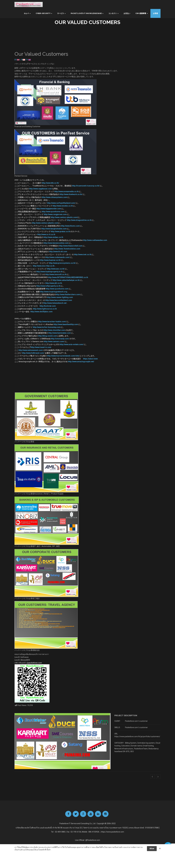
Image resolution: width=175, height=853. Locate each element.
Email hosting (148, 746)
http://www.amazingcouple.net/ (81, 362)
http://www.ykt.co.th (53, 283)
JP (21, 60)
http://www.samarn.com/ (54, 341)
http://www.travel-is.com (41, 347)
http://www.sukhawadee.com (95, 240)
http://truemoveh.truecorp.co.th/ (86, 186)
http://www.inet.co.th (83, 254)
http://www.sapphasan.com (40, 189)
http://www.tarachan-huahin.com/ (52, 322)
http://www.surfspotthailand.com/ (61, 203)
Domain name (136, 746)
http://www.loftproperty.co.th (48, 286)
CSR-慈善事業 (140, 13)
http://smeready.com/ (60, 339)
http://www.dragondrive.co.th (79, 220)
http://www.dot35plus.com (41, 312)
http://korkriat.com (48, 306)
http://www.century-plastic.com (45, 223)
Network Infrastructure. (123, 749)
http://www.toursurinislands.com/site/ (63, 356)
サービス (60, 13)
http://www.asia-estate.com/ (71, 344)
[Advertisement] (87, 375)
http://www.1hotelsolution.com (67, 249)
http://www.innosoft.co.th (56, 274)
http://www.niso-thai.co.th (43, 266)
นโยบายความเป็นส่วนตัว (113, 847)
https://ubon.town (90, 359)
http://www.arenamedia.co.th (66, 191)
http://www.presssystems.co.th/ (62, 263)
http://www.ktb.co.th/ (50, 183)
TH (27, 60)
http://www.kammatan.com (59, 333)
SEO (132, 751)
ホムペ (26, 13)
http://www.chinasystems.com (54, 197)
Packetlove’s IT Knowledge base (86, 13)
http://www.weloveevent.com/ (30, 350)
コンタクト (113, 13)
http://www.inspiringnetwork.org (54, 292)
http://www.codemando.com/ (57, 257)
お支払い (127, 13)
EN (15, 60)
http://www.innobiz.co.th (62, 206)
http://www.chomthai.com (54, 330)
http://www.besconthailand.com (58, 300)
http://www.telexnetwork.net (55, 303)
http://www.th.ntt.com (58, 252)
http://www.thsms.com (70, 226)
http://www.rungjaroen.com (55, 214)
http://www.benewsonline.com (56, 243)
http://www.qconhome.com (53, 212)
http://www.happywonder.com (48, 209)
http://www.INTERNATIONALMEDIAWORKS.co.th (68, 277)
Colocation (125, 746)
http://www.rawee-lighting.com (60, 297)
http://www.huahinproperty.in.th (49, 272)
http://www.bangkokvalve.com (54, 229)
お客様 (155, 13)
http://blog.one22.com (47, 336)
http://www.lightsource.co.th (45, 309)
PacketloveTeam (141, 749)
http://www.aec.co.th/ (56, 269)
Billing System (130, 743)
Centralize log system (146, 743)
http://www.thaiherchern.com (68, 294)
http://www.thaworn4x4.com (71, 246)
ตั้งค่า (49, 850)
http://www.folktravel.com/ (33, 353)
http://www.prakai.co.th (60, 231)
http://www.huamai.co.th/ (50, 260)
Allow (152, 849)
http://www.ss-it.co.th (46, 234)
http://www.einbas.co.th (53, 237)
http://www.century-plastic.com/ (64, 217)
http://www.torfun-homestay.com (46, 327)
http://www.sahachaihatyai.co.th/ (66, 280)
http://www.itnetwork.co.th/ (71, 194)
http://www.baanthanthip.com (66, 324)
